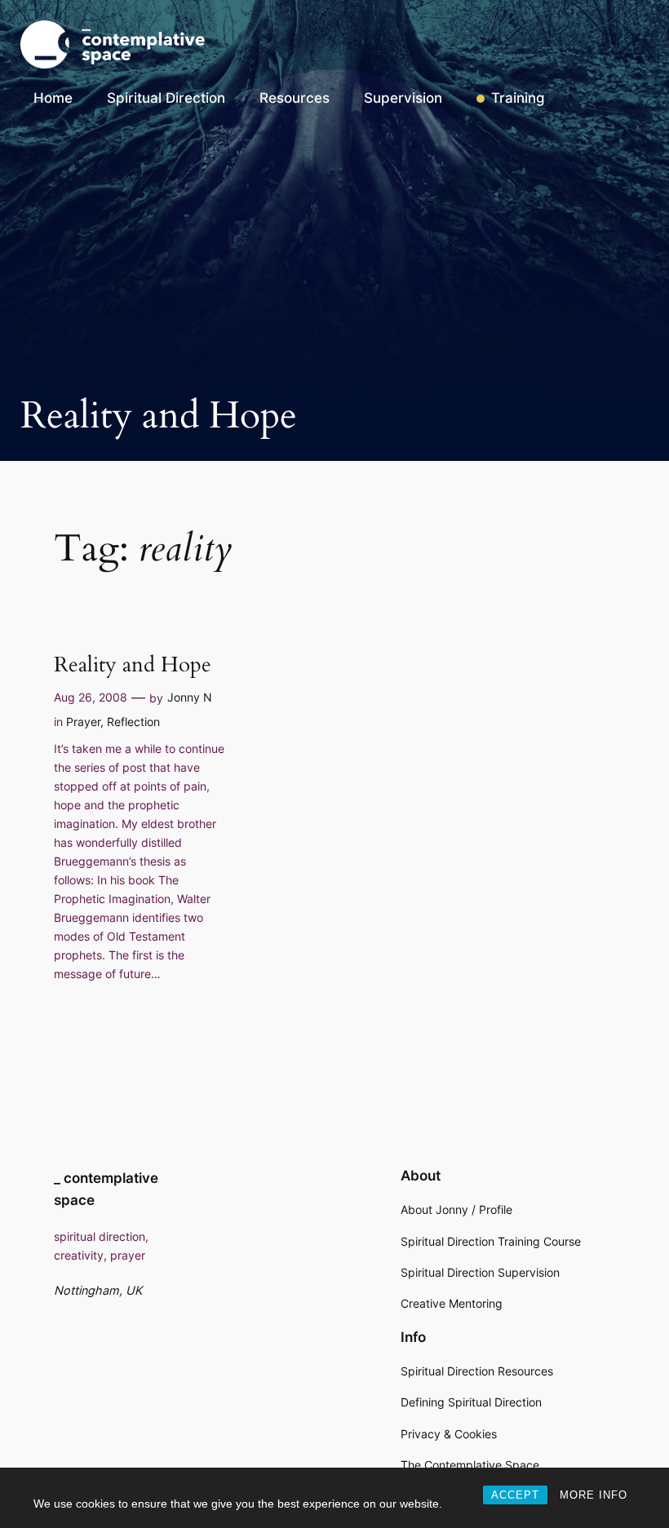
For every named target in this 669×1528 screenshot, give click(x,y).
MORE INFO (593, 1495)
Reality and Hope (132, 665)
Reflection (133, 722)
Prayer (83, 722)
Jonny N (189, 697)
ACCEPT (515, 1495)
